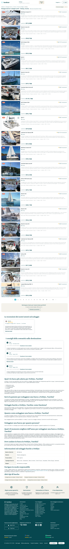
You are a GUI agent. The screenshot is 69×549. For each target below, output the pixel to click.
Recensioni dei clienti (24, 513)
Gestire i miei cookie (55, 528)
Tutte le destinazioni (55, 510)
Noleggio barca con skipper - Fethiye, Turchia (13, 477)
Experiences (22, 517)
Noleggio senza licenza (40, 512)
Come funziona (54, 525)
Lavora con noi (23, 505)
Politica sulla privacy (25, 543)
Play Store (12, 528)
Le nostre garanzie (24, 506)
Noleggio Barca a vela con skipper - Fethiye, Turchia (37, 479)
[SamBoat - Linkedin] (41, 525)
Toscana (52, 506)
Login (65, 2)
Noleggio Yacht (38, 506)
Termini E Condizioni (34, 543)
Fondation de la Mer (24, 516)
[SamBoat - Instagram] (38, 525)
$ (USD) (61, 543)
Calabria (52, 507)
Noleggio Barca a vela (39, 507)
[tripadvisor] (48, 535)
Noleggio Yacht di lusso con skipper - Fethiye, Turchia (15, 479)
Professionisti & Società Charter (27, 510)
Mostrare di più (8, 331)
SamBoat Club (23, 512)
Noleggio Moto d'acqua (40, 510)
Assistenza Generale (55, 524)
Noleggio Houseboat (39, 511)
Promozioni (37, 515)
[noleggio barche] (5, 2)
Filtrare (41, 1)
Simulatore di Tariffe (24, 508)
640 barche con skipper (22, 463)
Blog (21, 518)
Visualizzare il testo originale (26, 345)
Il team (21, 503)
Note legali (18, 543)
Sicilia (52, 505)
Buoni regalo (22, 511)
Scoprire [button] (58, 2)
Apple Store (12, 525)
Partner (41, 543)
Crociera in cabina (39, 513)
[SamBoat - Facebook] (36, 525)
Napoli (52, 508)
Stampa (21, 515)
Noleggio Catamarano (39, 508)
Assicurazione (23, 507)
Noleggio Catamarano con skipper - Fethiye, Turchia (34, 477)
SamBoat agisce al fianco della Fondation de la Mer (37, 470)
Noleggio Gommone (39, 505)
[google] (27, 535)
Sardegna (52, 503)
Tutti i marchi (38, 516)
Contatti (52, 527)
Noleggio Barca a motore (40, 503)
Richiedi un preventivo (34, 309)
